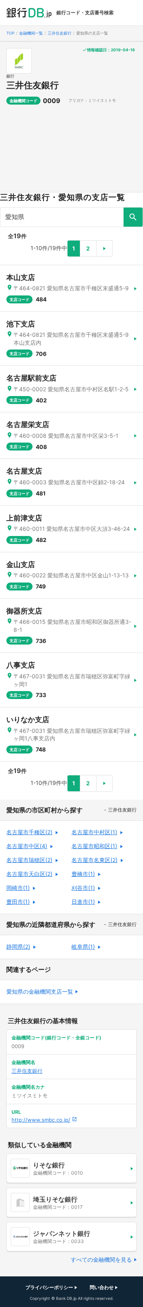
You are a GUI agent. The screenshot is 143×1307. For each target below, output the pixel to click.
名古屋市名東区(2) (95, 859)
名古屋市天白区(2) (29, 873)
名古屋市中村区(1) (94, 832)
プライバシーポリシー (49, 1287)
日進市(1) (83, 901)
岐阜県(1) (83, 946)
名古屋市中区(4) (26, 846)
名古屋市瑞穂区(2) (29, 859)
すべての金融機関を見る (101, 1259)
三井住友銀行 (32, 85)
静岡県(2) (18, 946)
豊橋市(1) (83, 873)
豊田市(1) (18, 901)
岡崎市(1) (18, 887)
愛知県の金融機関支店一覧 (39, 991)
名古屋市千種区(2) (29, 832)
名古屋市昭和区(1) (94, 846)
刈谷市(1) (83, 887)
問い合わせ (102, 1287)
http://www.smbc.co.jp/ (41, 1120)
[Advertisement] (71, 151)
